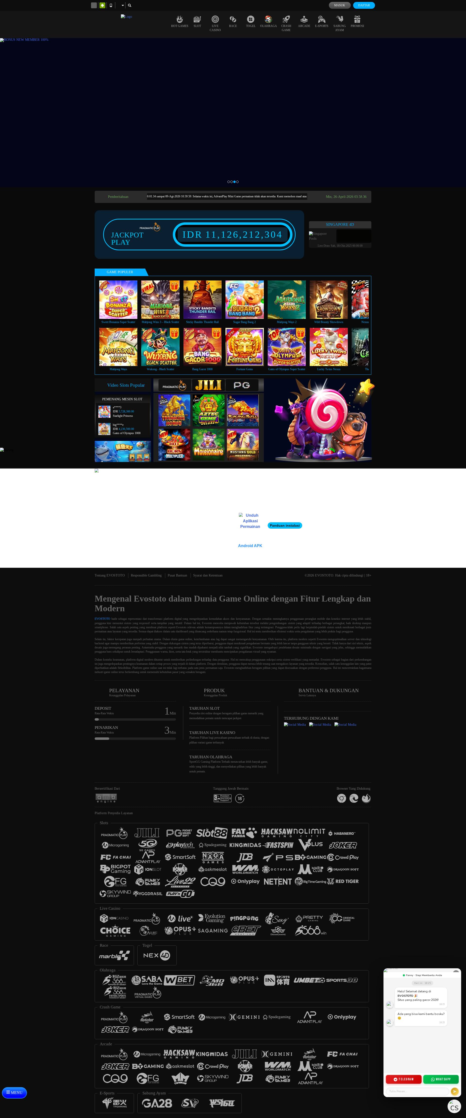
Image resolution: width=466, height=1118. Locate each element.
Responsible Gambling (146, 575)
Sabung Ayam (339, 28)
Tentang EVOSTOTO (110, 575)
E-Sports (321, 26)
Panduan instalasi (285, 525)
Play (120, 242)
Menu (16, 1093)
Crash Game (286, 28)
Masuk (339, 5)
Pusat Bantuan (177, 575)
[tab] (174, 385)
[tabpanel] (233, 112)
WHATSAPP (443, 1079)
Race (233, 26)
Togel (251, 26)
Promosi (357, 26)
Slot (197, 26)
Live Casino (215, 28)
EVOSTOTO (102, 618)
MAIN (121, 299)
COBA (177, 405)
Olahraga (268, 26)
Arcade (304, 26)
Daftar (364, 5)
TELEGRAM (406, 1079)
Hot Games (179, 26)
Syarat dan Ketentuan (208, 575)
